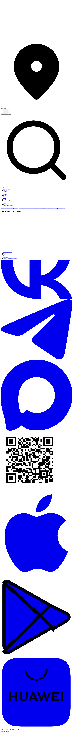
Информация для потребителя (10, 258)
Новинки (3, 208)
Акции (5, 254)
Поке (36, 208)
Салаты (30, 208)
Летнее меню (8, 208)
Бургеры (20, 208)
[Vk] (36, 298)
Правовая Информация (18, 729)
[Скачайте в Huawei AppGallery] (36, 727)
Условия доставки (7, 252)
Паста (33, 208)
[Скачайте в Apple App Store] (36, 579)
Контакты (5, 257)
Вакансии (5, 255)
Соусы (54, 208)
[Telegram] (36, 359)
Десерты (46, 208)
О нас (4, 253)
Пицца (13, 208)
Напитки (51, 208)
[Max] (36, 430)
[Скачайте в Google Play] (36, 655)
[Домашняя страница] (36, 35)
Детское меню (41, 208)
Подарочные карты (60, 208)
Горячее (24, 208)
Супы (27, 208)
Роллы (16, 208)
